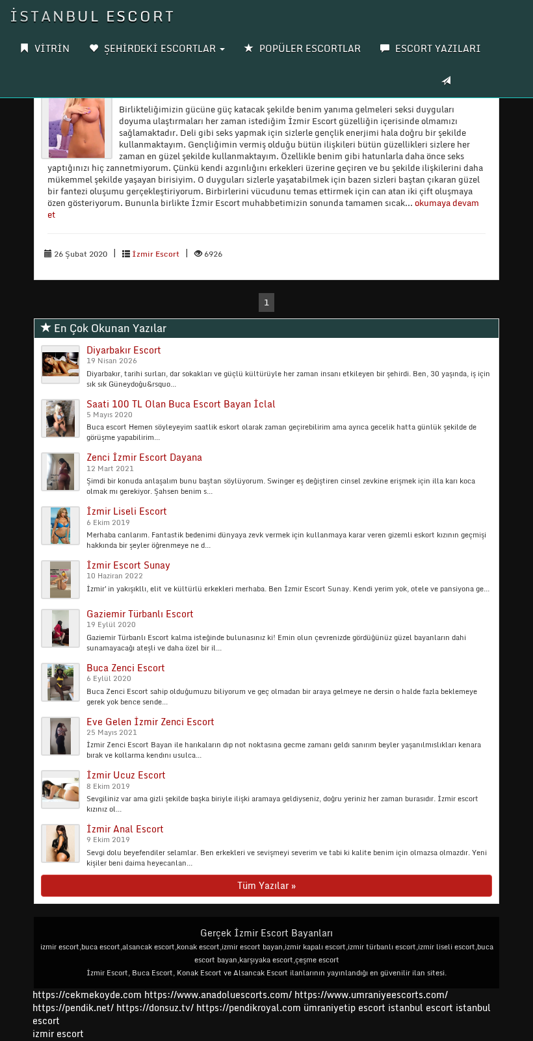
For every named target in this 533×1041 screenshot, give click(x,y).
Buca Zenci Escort (125, 667)
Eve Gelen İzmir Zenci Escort (150, 721)
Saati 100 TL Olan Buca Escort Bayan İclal (181, 403)
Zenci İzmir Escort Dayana (144, 457)
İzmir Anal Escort (125, 828)
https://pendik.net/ (73, 1007)
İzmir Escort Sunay (128, 565)
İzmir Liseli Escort (126, 511)
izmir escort (58, 1033)
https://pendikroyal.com (248, 1007)
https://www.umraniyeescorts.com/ (371, 994)
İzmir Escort (155, 254)
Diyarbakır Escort (123, 349)
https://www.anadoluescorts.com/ (218, 994)
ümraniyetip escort (344, 1007)
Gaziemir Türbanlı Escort (140, 613)
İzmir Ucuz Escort (126, 774)
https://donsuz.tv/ (156, 1007)
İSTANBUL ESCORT (93, 16)
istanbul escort (420, 1007)
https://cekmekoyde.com (87, 994)
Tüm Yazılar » (266, 885)
